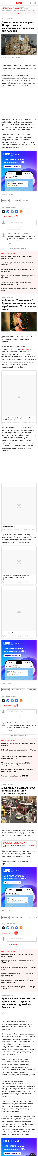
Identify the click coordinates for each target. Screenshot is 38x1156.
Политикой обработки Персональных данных (14, 8)
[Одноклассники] (21, 211)
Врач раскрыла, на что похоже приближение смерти (17, 962)
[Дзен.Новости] (3, 211)
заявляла (25, 349)
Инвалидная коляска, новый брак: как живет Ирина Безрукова (17, 257)
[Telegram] (12, 211)
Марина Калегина (8, 194)
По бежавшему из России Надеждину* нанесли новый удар (17, 270)
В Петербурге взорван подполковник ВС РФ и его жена (18, 290)
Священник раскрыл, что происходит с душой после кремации (17, 955)
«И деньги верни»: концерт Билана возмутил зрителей (17, 264)
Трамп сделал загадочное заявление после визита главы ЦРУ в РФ (16, 283)
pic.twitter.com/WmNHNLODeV (12, 844)
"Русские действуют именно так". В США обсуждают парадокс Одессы (15, 764)
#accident (14, 842)
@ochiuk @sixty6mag (9, 526)
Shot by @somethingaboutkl (11, 633)
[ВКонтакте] (16, 211)
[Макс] (8, 211)
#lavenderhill (6, 842)
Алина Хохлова (7, 683)
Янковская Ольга (7, 910)
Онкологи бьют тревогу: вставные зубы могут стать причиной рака (17, 770)
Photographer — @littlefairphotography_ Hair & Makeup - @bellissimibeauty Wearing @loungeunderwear (16, 577)
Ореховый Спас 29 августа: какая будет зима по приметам (18, 277)
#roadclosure (22, 842)
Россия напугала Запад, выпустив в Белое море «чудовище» (18, 988)
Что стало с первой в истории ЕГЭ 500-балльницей (14, 777)
